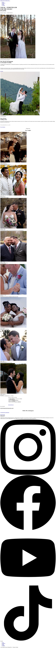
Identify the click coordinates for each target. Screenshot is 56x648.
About (3, 3)
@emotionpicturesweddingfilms (4, 412)
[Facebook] (28, 529)
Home (3, 2)
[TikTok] (28, 640)
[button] (28, 148)
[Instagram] (28, 474)
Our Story (1, 71)
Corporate (3, 5)
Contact (3, 4)
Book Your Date (2, 414)
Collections (3, 643)
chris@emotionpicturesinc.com (6, 408)
